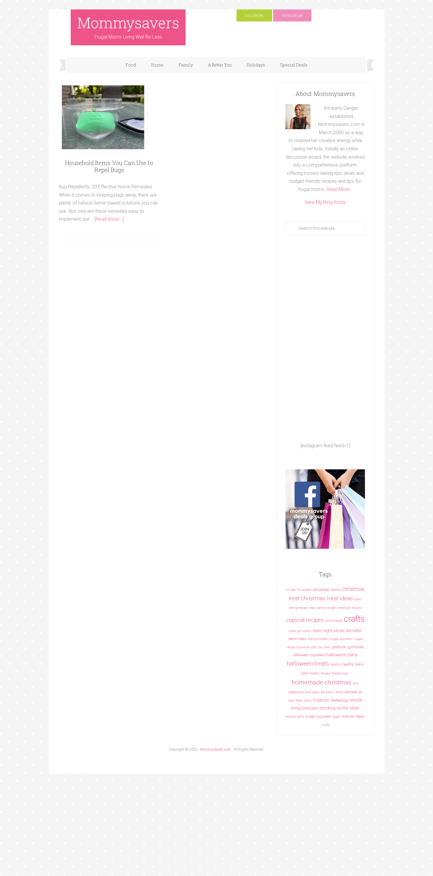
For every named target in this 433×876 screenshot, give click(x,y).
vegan (336, 717)
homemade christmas (321, 682)
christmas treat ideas (327, 598)
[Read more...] (109, 219)
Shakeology (339, 700)
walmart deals (353, 716)
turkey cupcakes (318, 716)
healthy (335, 664)
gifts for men (320, 647)
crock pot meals (300, 631)
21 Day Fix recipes (299, 590)
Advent (336, 590)
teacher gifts (295, 717)
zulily (325, 725)
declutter (354, 630)
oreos (308, 700)
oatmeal (351, 692)
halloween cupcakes (309, 655)
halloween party (342, 654)
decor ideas (297, 638)
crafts (354, 619)
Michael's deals (332, 692)
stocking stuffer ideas (339, 708)
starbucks (310, 708)
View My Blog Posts (325, 202)
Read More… (340, 189)
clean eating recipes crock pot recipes (334, 608)
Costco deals (334, 621)
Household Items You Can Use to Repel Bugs (109, 166)
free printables (318, 639)
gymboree (355, 647)
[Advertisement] (325, 338)
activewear (321, 589)
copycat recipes (304, 620)
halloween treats (308, 663)
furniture (303, 647)
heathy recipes (320, 673)
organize (321, 700)
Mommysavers (128, 22)
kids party (312, 692)
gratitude (338, 647)
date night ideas (329, 630)
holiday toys (340, 673)
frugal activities (341, 639)
